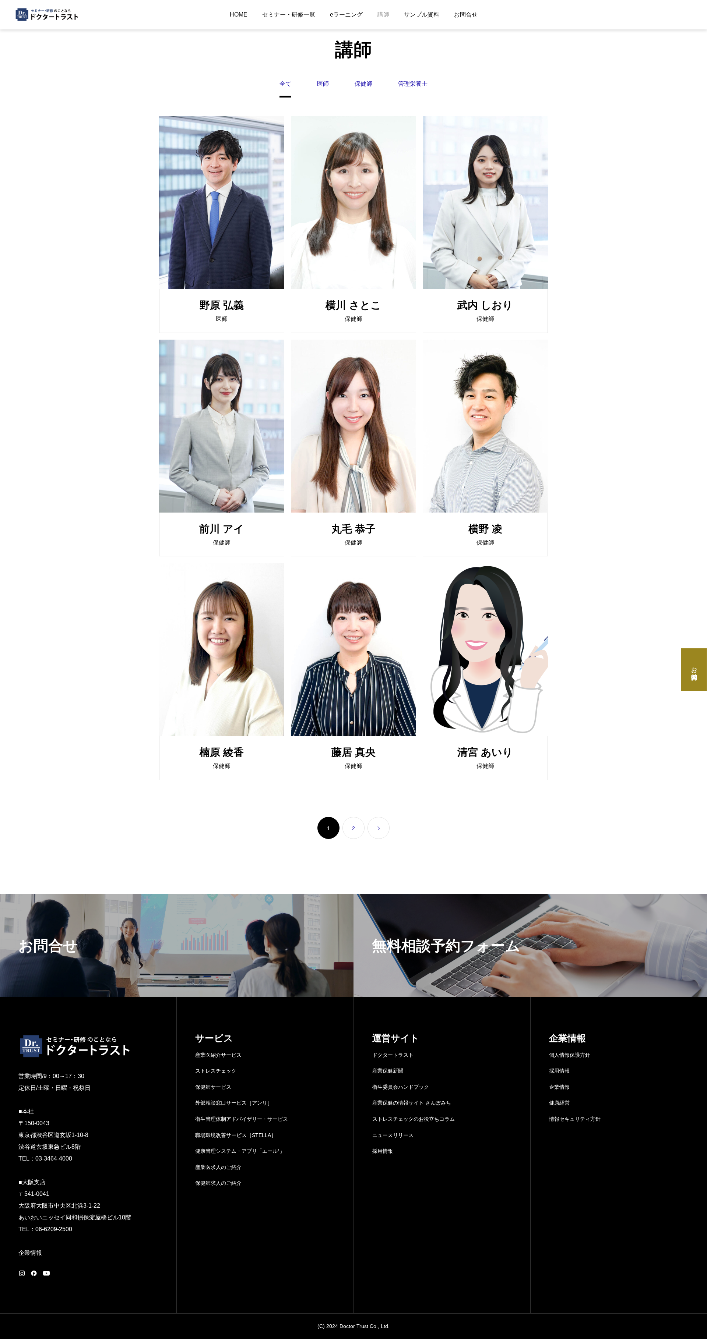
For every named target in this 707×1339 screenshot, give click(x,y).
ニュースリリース (393, 1135)
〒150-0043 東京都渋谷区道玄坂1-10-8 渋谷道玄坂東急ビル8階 (53, 1135)
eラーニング (346, 14)
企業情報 (30, 1253)
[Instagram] (21, 1273)
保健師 (363, 84)
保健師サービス (213, 1087)
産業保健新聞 (387, 1071)
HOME (238, 14)
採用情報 (382, 1151)
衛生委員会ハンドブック (400, 1087)
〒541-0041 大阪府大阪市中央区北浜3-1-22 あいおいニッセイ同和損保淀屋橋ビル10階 (74, 1206)
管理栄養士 (413, 84)
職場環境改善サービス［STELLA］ (235, 1135)
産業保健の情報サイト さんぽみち (411, 1103)
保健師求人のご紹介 (218, 1183)
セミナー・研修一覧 (288, 14)
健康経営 (559, 1103)
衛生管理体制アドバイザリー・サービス (241, 1119)
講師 (383, 14)
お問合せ (466, 14)
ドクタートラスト (393, 1055)
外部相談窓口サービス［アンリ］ (233, 1103)
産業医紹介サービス (218, 1055)
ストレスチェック (215, 1071)
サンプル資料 (421, 14)
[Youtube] (46, 1273)
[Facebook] (34, 1273)
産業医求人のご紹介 (218, 1167)
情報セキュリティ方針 (575, 1119)
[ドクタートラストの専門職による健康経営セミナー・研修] (54, 14)
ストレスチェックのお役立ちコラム (413, 1119)
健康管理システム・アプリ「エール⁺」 (240, 1151)
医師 (323, 84)
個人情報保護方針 (569, 1055)
